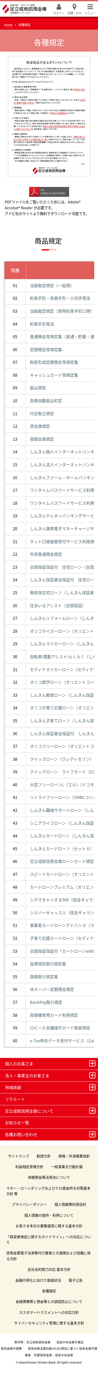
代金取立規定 (42, 413)
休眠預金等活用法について (49, 1177)
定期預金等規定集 (46, 349)
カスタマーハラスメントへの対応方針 (49, 1312)
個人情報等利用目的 (70, 1204)
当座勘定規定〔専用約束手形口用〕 (62, 311)
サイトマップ (18, 1155)
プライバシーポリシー (29, 1204)
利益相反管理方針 (29, 1166)
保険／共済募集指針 (74, 1155)
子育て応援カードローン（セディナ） (64, 938)
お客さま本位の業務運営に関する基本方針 (49, 1225)
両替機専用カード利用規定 (54, 1015)
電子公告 (76, 1280)
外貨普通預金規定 (46, 554)
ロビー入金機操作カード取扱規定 (60, 1028)
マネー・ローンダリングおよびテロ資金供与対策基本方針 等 (48, 1190)
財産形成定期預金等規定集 (54, 362)
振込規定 (38, 388)
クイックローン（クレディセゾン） (62, 759)
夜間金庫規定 (42, 439)
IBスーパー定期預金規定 (52, 989)
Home (8, 25)
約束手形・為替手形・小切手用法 (60, 298)
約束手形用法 (42, 324)
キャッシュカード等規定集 (54, 375)
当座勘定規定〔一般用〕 (52, 285)
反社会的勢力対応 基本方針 (49, 1269)
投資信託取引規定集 (48, 964)
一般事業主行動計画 (67, 1166)
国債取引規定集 (44, 976)
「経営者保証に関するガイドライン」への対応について (48, 1239)
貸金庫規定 (40, 426)
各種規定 (49, 1290)
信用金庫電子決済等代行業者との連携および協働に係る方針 (48, 1255)
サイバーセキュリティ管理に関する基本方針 (49, 1322)
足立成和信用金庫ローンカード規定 (62, 861)
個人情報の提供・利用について (49, 1215)
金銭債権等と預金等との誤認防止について (49, 1301)
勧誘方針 (44, 1155)
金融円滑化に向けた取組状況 (38, 1280)
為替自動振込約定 (46, 400)
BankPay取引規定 (46, 1002)
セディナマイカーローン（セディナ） (63, 669)
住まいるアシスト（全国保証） (58, 605)
